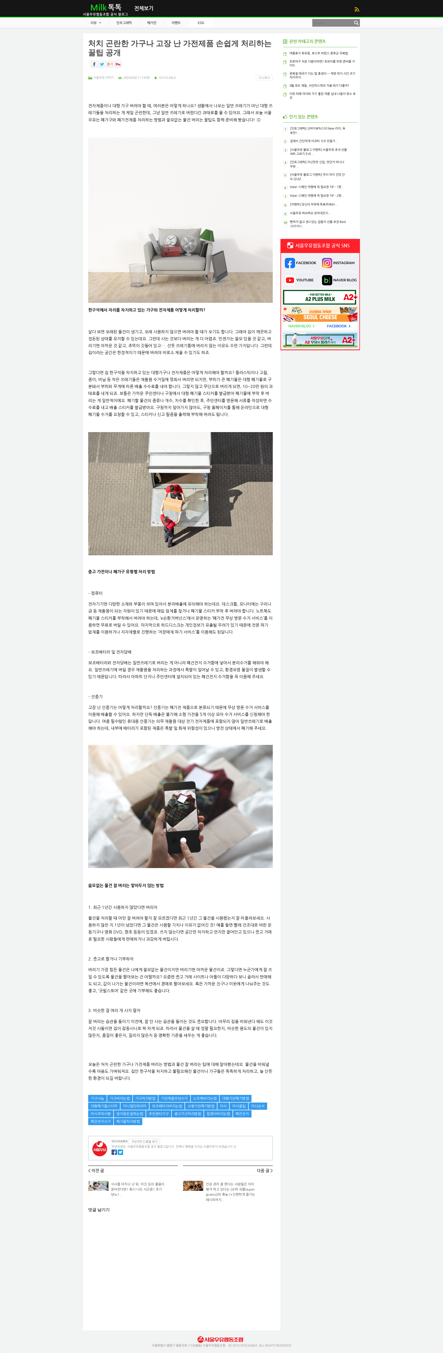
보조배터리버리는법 (167, 1106)
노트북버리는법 (205, 1098)
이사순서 (258, 1106)
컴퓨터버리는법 (218, 1114)
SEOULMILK (167, 77)
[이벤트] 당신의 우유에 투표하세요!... (314, 204)
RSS (357, 9)
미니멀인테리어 (134, 1106)
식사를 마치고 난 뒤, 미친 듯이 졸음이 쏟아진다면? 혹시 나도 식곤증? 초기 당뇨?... (137, 1189)
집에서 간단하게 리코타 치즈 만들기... (314, 141)
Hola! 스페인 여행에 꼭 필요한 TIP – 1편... (317, 187)
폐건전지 (242, 1114)
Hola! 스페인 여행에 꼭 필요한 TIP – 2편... (317, 195)
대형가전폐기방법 (235, 1098)
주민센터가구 (159, 1114)
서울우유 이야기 (103, 77)
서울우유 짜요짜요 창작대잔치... (310, 213)
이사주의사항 (101, 1114)
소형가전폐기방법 (201, 1106)
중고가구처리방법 (187, 1114)
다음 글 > (265, 1171)
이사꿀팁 (239, 1106)
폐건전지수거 (101, 1121)
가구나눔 (97, 1098)
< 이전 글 (96, 1171)
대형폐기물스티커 (104, 1106)
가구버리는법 (120, 1098)
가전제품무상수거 (174, 1098)
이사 (223, 1106)
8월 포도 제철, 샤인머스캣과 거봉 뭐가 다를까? (319, 85)
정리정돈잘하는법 (129, 1114)
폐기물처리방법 (128, 1121)
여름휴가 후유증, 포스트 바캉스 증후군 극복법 (318, 53)
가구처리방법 (145, 1098)
